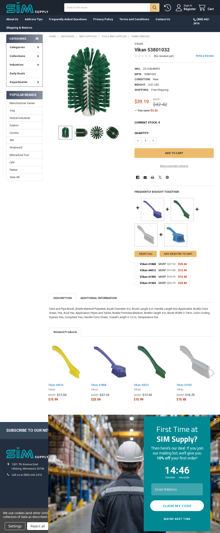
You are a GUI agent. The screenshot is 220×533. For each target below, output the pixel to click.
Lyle (12, 162)
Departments (18, 82)
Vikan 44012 (141, 385)
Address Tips (34, 19)
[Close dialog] (215, 419)
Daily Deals (17, 73)
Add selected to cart (178, 254)
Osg (12, 110)
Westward (16, 147)
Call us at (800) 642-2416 (27, 474)
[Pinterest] (167, 177)
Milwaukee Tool (19, 155)
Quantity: (141, 133)
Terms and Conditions (134, 19)
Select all (146, 254)
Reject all (38, 526)
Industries (16, 64)
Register (190, 9)
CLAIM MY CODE (177, 506)
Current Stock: (147, 122)
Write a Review (205, 55)
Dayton (14, 125)
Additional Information (98, 298)
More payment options (174, 166)
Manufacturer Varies (22, 103)
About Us (12, 19)
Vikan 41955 (184, 385)
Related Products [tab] (65, 332)
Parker (13, 169)
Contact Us (163, 19)
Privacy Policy (103, 19)
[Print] (152, 177)
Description (62, 298)
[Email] (145, 177)
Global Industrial (20, 118)
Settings (15, 526)
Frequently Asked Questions (68, 19)
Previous (50, 372)
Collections (17, 56)
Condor (14, 132)
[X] (160, 177)
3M (12, 140)
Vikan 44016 (55, 385)
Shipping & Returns (19, 27)
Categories (17, 47)
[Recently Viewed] (168, 8)
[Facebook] (137, 177)
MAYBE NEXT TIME (177, 519)
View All (15, 177)
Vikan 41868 (98, 385)
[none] (88, 82)
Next (212, 372)
